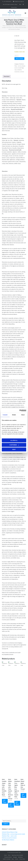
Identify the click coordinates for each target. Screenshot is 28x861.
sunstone (22, 71)
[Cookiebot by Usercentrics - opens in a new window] (19, 411)
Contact (16, 859)
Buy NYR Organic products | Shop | (10, 4)
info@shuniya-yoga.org (19, 1)
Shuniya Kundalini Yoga (16, 852)
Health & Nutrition (6, 859)
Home (4, 25)
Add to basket (19, 58)
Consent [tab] (5, 414)
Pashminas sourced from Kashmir (9, 837)
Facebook (23, 4)
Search (6, 823)
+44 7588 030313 (7, 1)
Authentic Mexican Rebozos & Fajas (9, 832)
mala (15, 69)
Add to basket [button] (4, 801)
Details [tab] (14, 414)
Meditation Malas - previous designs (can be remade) (19, 66)
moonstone (16, 71)
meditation (19, 69)
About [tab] (23, 414)
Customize (13, 445)
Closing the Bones (8, 857)
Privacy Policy (14, 7)
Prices (9, 855)
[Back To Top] (24, 857)
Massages (15, 857)
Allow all (14, 440)
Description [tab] (6, 76)
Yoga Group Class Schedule (17, 855)
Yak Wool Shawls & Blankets (8, 839)
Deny (14, 449)
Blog (20, 4)
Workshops (20, 857)
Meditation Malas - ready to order (9, 836)
